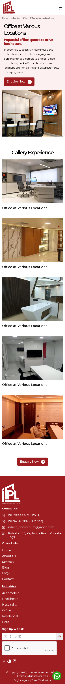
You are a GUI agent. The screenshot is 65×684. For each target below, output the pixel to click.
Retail (6, 622)
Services (8, 561)
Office (25, 18)
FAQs (6, 573)
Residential (10, 616)
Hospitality (9, 604)
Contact (8, 579)
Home (6, 18)
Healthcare (10, 599)
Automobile (10, 593)
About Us (9, 556)
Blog (5, 567)
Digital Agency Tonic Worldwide (32, 680)
